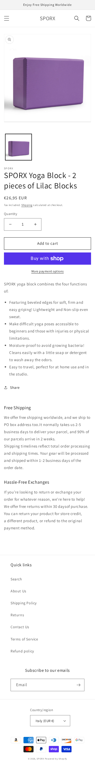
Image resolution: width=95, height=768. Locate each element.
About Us (18, 591)
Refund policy (22, 651)
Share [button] (15, 387)
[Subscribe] (78, 685)
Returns (17, 615)
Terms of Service (24, 639)
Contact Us (20, 626)
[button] (6, 18)
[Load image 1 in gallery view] (18, 147)
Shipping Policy (24, 603)
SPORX (40, 758)
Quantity (10, 214)
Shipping (26, 205)
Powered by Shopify (56, 758)
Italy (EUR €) (45, 721)
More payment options (47, 271)
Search (16, 579)
